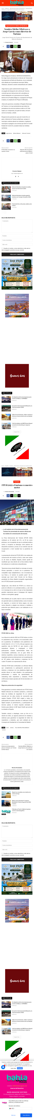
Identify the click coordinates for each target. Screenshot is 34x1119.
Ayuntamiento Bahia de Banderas (17, 8)
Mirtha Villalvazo (16, 133)
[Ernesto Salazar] (3, 42)
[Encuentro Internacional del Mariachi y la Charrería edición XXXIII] (6, 408)
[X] (11, 46)
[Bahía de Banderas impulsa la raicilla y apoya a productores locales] (6, 189)
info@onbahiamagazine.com (19, 1086)
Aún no (13, 1115)
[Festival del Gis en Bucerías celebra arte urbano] (6, 206)
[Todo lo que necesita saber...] (17, 3)
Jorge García (9, 133)
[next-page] (5, 212)
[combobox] (12, 1108)
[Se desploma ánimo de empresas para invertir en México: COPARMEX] (6, 399)
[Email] (19, 46)
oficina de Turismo (26, 133)
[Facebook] (8, 46)
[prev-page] (3, 212)
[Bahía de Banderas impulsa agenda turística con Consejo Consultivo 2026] (6, 198)
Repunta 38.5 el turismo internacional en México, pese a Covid (26, 151)
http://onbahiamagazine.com (17, 173)
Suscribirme (26, 1115)
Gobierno (7, 8)
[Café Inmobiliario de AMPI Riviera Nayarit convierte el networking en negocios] (6, 426)
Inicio (3, 8)
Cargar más (16, 432)
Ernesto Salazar (9, 42)
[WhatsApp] (15, 46)
